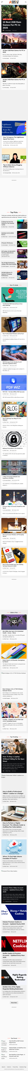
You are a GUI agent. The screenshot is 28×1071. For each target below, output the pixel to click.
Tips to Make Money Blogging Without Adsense (12, 166)
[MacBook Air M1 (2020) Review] (22, 235)
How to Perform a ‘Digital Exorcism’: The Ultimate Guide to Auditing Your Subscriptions (14, 825)
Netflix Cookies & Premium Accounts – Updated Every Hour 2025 (14, 955)
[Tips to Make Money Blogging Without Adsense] (14, 156)
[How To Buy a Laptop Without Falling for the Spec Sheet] (14, 746)
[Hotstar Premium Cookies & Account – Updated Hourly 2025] (14, 912)
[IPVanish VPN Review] (22, 244)
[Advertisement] (14, 105)
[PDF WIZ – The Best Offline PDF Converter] (14, 382)
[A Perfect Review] (14, 2)
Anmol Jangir (8, 30)
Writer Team (6, 145)
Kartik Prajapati (6, 254)
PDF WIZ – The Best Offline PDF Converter (14, 392)
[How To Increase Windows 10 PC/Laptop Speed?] (14, 525)
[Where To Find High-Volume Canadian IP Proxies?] (14, 847)
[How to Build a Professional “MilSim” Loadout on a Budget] (14, 782)
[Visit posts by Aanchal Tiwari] (3, 901)
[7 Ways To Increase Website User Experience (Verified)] (14, 467)
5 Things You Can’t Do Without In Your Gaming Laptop (7, 223)
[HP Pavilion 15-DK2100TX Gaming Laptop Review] (22, 254)
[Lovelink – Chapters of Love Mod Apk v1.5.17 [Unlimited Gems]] (14, 710)
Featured (10, 19)
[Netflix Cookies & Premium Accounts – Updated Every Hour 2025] (14, 944)
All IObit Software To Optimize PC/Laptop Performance (6, 274)
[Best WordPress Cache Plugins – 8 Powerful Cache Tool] (4, 1056)
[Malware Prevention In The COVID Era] (14, 439)
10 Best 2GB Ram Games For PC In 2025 (12, 25)
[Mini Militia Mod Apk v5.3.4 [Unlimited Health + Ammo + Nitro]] (14, 622)
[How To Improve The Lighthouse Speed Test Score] (14, 128)
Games (4, 19)
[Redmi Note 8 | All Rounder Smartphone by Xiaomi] (14, 651)
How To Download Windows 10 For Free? (13, 333)
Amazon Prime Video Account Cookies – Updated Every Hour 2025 (13, 890)
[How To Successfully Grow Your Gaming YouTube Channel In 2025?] (14, 555)
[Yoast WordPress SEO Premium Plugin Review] (4, 1042)
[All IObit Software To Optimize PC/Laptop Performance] (22, 275)
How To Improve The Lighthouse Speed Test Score (13, 138)
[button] (2, 2)
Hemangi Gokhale (7, 172)
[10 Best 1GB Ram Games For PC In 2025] (14, 41)
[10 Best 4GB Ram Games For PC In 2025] (14, 70)
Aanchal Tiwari (8, 901)
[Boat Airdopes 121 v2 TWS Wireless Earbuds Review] (14, 680)
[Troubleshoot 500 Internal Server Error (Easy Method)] (14, 294)
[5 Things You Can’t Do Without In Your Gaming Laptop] (22, 224)
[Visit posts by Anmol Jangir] (3, 30)
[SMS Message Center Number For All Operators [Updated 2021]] (14, 353)
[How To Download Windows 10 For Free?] (14, 324)
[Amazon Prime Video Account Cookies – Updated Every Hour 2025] (14, 877)
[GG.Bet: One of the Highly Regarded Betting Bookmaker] (14, 977)
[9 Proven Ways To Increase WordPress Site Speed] (14, 497)
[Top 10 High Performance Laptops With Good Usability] (22, 264)
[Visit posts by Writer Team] (3, 771)
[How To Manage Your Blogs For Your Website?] (14, 409)
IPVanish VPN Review (7, 243)
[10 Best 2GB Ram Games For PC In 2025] (14, 12)
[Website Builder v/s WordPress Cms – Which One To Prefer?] (4, 1049)
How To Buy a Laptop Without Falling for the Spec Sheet (13, 759)
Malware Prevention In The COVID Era (13, 448)
